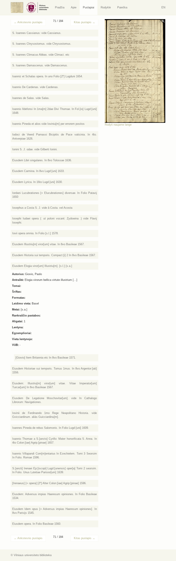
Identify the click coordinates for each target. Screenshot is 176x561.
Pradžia (59, 7)
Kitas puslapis (84, 22)
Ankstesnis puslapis (28, 22)
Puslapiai (88, 7)
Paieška (122, 7)
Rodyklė (106, 7)
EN (163, 7)
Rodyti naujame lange (118, 124)
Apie (73, 7)
